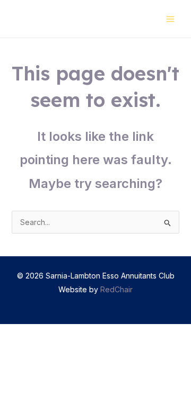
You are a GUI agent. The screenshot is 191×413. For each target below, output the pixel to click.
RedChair (116, 289)
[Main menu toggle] (170, 18)
